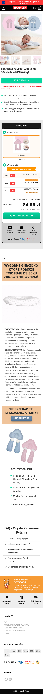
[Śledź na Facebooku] (6, 679)
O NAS (6, 634)
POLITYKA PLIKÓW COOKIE (14, 631)
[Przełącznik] (5, 539)
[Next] (38, 34)
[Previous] (5, 34)
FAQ (5, 622)
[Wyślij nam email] (10, 679)
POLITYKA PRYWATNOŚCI (14, 628)
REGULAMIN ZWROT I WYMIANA (16, 625)
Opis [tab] (3, 258)
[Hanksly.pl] (20, 8)
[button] (3, 8)
